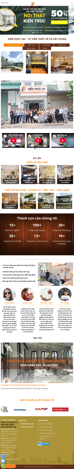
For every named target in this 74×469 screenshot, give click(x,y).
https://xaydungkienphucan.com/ (10, 459)
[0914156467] (3, 466)
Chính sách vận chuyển (46, 427)
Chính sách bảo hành (46, 430)
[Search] (72, 3)
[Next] (69, 141)
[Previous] (4, 141)
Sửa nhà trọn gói (27, 427)
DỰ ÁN (37, 158)
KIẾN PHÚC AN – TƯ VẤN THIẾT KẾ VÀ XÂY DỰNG (37, 39)
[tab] (14, 45)
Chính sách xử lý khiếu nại (47, 433)
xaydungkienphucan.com (42, 466)
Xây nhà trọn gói (27, 424)
